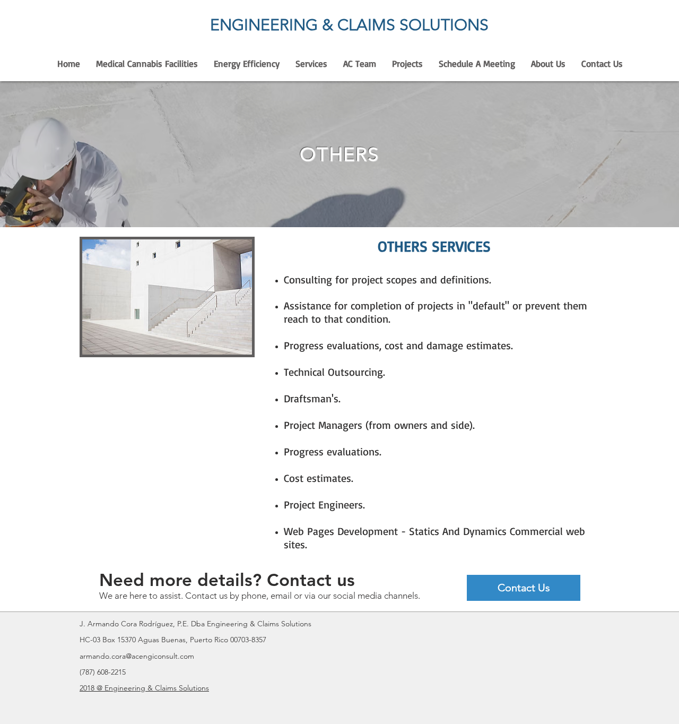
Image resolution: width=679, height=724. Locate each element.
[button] (311, 63)
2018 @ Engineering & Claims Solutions (144, 688)
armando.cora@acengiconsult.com (137, 656)
